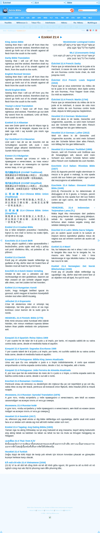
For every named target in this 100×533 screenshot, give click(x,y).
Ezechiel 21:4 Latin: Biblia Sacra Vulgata (72, 230)
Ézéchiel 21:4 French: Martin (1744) (69, 99)
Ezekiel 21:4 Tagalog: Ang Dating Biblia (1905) (29, 427)
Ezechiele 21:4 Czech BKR (19, 241)
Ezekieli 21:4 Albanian (16, 122)
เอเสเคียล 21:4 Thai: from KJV (20, 441)
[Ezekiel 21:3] (3, 246)
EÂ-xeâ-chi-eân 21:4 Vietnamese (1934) (25, 462)
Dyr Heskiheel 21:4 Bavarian (20, 139)
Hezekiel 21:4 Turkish (16, 451)
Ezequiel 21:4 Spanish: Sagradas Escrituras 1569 (30, 348)
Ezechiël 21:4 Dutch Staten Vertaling (24, 271)
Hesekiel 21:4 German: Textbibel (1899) (71, 149)
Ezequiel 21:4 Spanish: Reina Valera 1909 (26, 338)
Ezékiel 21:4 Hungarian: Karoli (21, 287)
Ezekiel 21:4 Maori (60, 246)
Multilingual (12, 31)
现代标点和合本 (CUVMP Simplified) (23, 183)
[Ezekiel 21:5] (97, 246)
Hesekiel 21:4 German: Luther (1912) (70, 132)
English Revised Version (18, 74)
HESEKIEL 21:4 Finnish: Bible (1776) (24, 318)
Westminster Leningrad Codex (79, 42)
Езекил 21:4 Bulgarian (16, 156)
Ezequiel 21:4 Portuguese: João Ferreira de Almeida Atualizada (38, 370)
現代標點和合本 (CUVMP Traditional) (23, 172)
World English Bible (15, 90)
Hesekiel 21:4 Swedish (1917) (20, 416)
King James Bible (14, 42)
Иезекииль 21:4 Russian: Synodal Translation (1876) (32, 395)
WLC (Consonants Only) (82, 53)
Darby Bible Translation (17, 58)
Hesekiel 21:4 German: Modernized (69, 116)
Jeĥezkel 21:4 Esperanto (18, 301)
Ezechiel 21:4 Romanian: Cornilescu (24, 381)
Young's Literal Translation (19, 106)
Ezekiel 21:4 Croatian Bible (19, 227)
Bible (4, 31)
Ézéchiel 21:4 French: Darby (66, 63)
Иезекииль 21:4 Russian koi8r (21, 405)
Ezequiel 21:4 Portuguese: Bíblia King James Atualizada (34, 359)
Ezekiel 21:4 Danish (15, 257)
